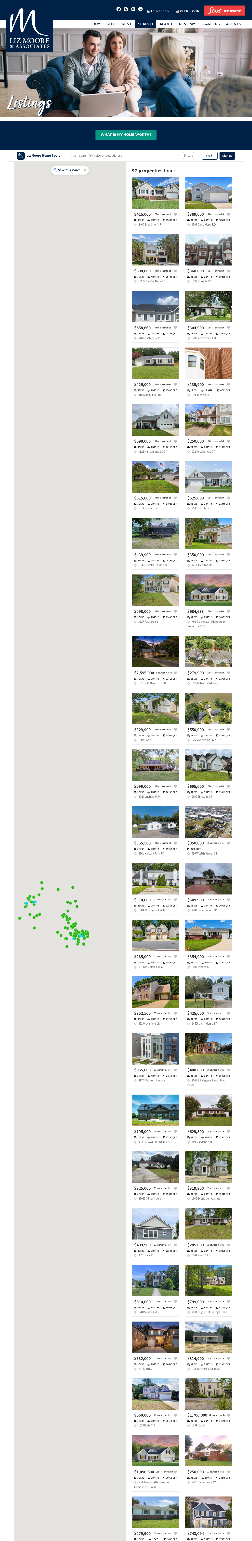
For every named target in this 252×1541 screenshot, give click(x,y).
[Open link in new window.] (118, 8)
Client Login (189, 11)
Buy (96, 24)
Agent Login (160, 11)
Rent (127, 24)
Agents (233, 24)
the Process (225, 11)
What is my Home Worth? (126, 134)
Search (145, 24)
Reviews (187, 24)
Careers (211, 24)
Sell (111, 24)
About (166, 24)
